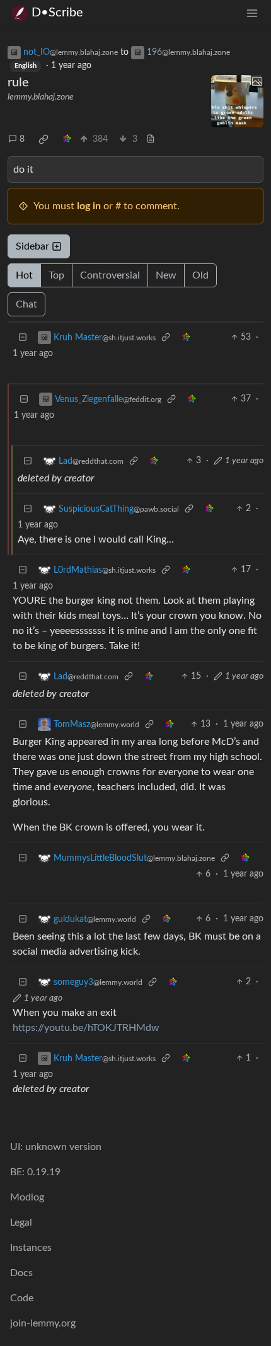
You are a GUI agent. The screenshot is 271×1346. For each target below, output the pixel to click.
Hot (24, 275)
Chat (26, 304)
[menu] (252, 13)
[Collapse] (23, 337)
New (166, 275)
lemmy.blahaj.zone (41, 97)
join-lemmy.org (43, 1323)
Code (21, 1298)
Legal (21, 1222)
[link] (43, 139)
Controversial (110, 275)
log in (89, 206)
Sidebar (32, 246)
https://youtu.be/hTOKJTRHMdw (86, 1028)
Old (200, 275)
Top (56, 275)
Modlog (27, 1197)
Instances (31, 1248)
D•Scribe (57, 12)
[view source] (151, 139)
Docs (21, 1273)
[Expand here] (237, 101)
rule (18, 82)
